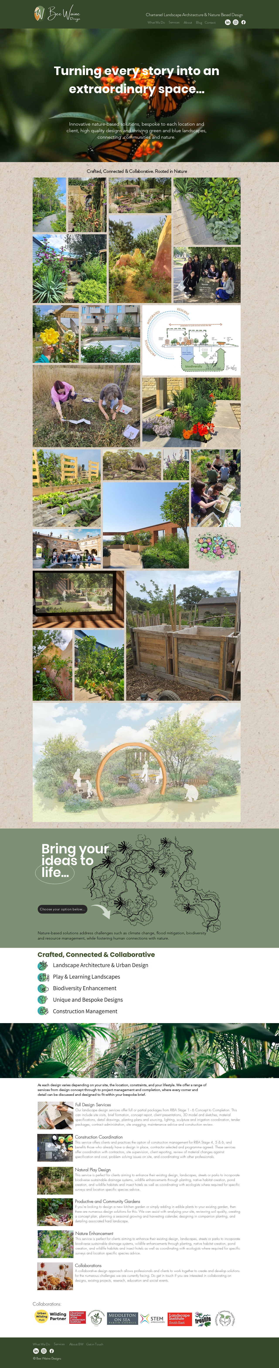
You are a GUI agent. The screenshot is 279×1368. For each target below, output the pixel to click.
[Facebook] (243, 22)
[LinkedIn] (228, 22)
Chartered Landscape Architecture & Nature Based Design (195, 15)
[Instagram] (235, 22)
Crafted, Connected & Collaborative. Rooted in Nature (137, 171)
